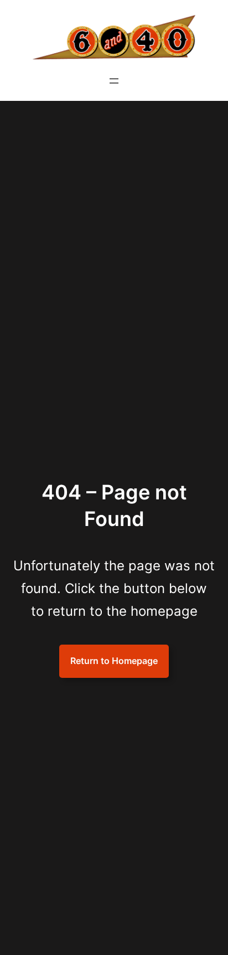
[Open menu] (114, 81)
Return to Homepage (114, 660)
